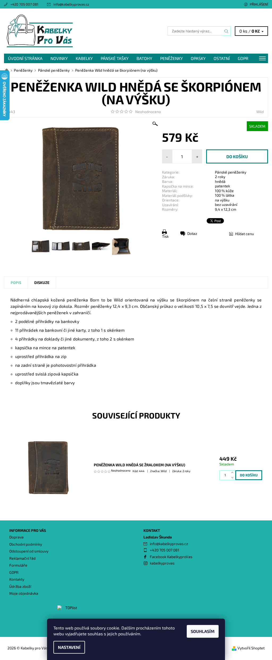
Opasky (198, 58)
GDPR (243, 58)
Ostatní (222, 58)
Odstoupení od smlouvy (28, 551)
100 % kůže (224, 190)
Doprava (16, 537)
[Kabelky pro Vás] (70, 31)
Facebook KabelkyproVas (171, 556)
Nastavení (69, 647)
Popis (16, 282)
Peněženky (171, 58)
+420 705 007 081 (24, 4)
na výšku (222, 200)
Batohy (144, 58)
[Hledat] (226, 31)
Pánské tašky (115, 58)
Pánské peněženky (230, 172)
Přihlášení (259, 4)
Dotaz (192, 233)
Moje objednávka (23, 593)
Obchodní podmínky (25, 544)
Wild (260, 111)
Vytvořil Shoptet (251, 648)
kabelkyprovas (162, 563)
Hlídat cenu (244, 233)
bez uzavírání (226, 204)
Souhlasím (203, 631)
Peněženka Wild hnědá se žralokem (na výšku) (139, 465)
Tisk (165, 236)
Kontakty (16, 579)
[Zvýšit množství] (233, 472)
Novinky (59, 58)
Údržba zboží (20, 586)
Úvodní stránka (25, 58)
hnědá (220, 181)
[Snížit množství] (233, 477)
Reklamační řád (22, 558)
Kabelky (84, 58)
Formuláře (18, 565)
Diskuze (41, 282)
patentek (222, 186)
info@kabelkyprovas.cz (71, 4)
